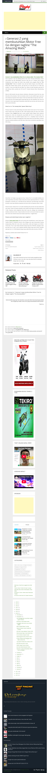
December (19, 614)
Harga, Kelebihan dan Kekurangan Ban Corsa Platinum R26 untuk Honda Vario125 (26, 748)
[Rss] (20, 263)
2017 (17, 671)
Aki (15, 565)
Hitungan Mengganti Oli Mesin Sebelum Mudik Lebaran (21, 1)
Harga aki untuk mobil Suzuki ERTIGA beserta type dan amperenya (22, 727)
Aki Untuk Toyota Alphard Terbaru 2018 (25, 631)
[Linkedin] (27, 263)
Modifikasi (17, 567)
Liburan (16, 529)
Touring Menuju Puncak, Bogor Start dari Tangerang (27, 551)
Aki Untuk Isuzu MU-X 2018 (22, 643)
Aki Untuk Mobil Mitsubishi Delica (23, 647)
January (18, 669)
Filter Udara (20, 565)
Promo (23, 569)
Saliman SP (6, 771)
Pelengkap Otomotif (24, 769)
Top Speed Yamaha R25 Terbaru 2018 (24, 641)
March (18, 665)
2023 (17, 604)
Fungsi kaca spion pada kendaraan (17, 759)
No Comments (26, 51)
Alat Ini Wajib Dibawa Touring (23, 626)
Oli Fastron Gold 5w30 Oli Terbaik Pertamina (23, 595)
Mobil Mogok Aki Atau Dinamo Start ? (24, 636)
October (18, 652)
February (19, 667)
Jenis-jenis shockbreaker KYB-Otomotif (16, 731)
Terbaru (16, 575)
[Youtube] (29, 263)
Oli (25, 567)
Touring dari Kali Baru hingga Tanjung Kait (27, 544)
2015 (17, 675)
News (22, 567)
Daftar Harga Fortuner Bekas (23, 645)
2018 (17, 613)
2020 (17, 609)
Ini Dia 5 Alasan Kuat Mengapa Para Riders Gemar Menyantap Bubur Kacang (25, 744)
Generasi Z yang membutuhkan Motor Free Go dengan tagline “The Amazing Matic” (23, 43)
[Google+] (26, 263)
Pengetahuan (17, 569)
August (18, 656)
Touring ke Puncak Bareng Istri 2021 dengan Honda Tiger (27, 538)
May (18, 661)
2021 (17, 607)
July (18, 658)
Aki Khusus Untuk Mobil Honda (23, 621)
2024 (17, 602)
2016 (17, 673)
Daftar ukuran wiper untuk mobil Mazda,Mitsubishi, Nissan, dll (21, 723)
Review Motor (17, 573)
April (18, 663)
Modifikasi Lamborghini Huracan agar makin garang (19, 735)
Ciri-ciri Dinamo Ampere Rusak (23, 635)
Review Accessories (19, 571)
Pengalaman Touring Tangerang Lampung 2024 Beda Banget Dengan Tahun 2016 (26, 530)
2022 (17, 605)
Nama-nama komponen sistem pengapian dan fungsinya (20, 715)
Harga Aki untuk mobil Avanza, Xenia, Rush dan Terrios (20, 719)
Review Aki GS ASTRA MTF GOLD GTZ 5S (18, 763)
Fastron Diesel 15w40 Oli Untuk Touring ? (22, 588)
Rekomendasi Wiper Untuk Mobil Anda (24, 633)
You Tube (28, 575)
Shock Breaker (25, 573)
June (18, 659)
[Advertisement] (26, 21)
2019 (17, 611)
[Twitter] (24, 263)
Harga (25, 565)
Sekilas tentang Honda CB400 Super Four (18, 755)
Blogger (9, 771)
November (19, 616)
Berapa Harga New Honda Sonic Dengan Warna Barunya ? (22, 752)
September (19, 654)
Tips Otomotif (22, 575)
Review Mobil (27, 571)
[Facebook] (22, 263)
